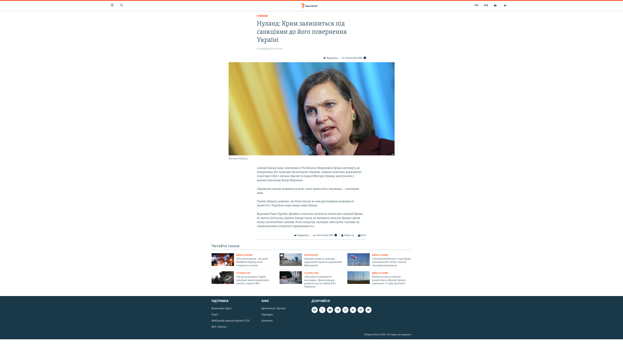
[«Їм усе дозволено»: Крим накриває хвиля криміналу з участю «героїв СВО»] (223, 277)
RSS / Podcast (219, 327)
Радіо (215, 314)
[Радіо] (505, 5)
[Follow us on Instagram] (345, 310)
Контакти (267, 321)
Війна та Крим (244, 255)
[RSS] (353, 310)
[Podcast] (361, 310)
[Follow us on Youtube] (330, 310)
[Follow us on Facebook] (315, 310)
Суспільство (243, 273)
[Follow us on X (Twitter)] (322, 310)
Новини (262, 16)
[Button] (330, 58)
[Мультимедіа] (495, 5)
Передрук (267, 314)
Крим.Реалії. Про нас (274, 308)
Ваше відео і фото (222, 308)
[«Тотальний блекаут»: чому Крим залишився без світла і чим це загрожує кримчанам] (358, 259)
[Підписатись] (368, 310)
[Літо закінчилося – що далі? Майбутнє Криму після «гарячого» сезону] (223, 259)
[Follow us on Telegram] (338, 310)
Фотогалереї (311, 255)
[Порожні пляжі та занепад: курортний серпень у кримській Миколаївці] (291, 259)
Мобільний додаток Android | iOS (231, 321)
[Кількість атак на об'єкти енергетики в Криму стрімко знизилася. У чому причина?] (358, 277)
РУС (477, 5)
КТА (486, 5)
